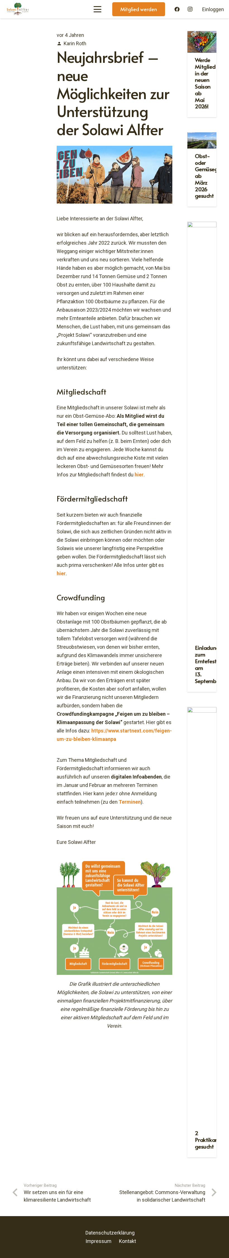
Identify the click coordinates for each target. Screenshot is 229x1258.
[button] (97, 9)
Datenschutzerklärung (110, 1233)
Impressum (98, 1241)
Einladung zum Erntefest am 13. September (208, 664)
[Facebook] (177, 9)
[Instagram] (190, 9)
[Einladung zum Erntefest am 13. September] (201, 431)
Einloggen (213, 9)
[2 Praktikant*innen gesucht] (201, 916)
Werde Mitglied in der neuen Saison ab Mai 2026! (205, 83)
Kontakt (127, 1241)
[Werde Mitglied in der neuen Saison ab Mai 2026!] (201, 42)
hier (139, 475)
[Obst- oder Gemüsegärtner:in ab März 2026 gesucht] (201, 140)
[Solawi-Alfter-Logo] (17, 9)
